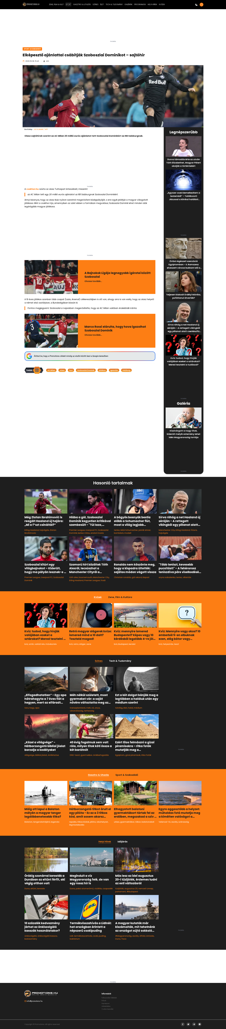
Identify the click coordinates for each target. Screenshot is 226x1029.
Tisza (123, 938)
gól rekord (137, 577)
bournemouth (85, 577)
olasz (62, 370)
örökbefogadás (101, 755)
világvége (29, 755)
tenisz (117, 530)
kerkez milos (84, 533)
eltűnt (33, 888)
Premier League (77, 530)
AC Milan (51, 370)
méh (88, 707)
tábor (138, 821)
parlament (120, 891)
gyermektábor (127, 821)
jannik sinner (145, 530)
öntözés (150, 935)
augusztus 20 (131, 888)
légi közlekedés (76, 824)
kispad (146, 577)
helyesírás (168, 644)
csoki (95, 935)
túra (26, 707)
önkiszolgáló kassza (47, 935)
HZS (47, 61)
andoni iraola (97, 533)
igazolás (114, 370)
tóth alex (73, 577)
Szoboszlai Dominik (85, 370)
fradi (103, 580)
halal (130, 707)
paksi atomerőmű (85, 888)
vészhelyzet (102, 821)
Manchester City (167, 530)
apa (37, 707)
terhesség (89, 710)
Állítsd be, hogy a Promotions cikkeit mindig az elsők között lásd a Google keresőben (71, 356)
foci (71, 370)
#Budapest (132, 891)
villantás (187, 577)
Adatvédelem (106, 1006)
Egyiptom (120, 755)
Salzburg (126, 370)
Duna (27, 888)
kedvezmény (30, 938)
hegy (31, 707)
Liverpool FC (91, 530)
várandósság (76, 710)
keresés (41, 888)
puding (102, 935)
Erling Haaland (31, 530)
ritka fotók (146, 755)
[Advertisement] (113, 25)
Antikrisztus (53, 755)
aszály (174, 821)
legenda (55, 821)
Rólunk (104, 1000)
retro (76, 644)
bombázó (118, 533)
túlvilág (119, 707)
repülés (73, 821)
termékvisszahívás (83, 935)
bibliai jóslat (41, 755)
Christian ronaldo (122, 577)
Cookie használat (107, 1009)
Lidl (71, 935)
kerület (132, 644)
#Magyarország (123, 935)
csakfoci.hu (32, 189)
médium (138, 707)
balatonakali (148, 821)
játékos (102, 370)
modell (127, 533)
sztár (31, 644)
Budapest (123, 644)
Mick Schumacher (129, 530)
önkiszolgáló (30, 935)
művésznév (51, 644)
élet (125, 707)
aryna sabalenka (167, 577)
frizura (194, 530)
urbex (116, 821)
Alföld (142, 935)
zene (88, 644)
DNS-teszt (75, 755)
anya (97, 707)
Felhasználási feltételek (109, 998)
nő (93, 707)
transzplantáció (77, 707)
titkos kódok (83, 821)
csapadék (108, 888)
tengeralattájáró (41, 821)
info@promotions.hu (34, 1001)
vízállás (98, 888)
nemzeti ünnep (145, 888)
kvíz (26, 644)
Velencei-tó (164, 821)
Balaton (28, 821)
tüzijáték (119, 888)
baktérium (75, 938)
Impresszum (106, 1003)
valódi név (40, 644)
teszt (176, 644)
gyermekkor (86, 755)
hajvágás (44, 530)
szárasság (183, 821)
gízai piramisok (132, 755)
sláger (82, 644)
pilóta (93, 821)
